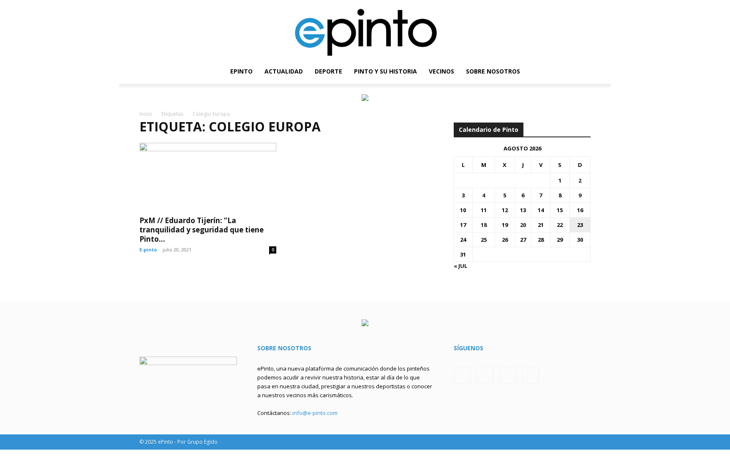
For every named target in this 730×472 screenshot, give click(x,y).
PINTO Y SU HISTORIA (385, 71)
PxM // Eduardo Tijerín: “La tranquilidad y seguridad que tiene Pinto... (201, 230)
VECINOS (441, 71)
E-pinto (148, 249)
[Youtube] (584, 71)
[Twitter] (570, 71)
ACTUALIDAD (283, 71)
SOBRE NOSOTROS (493, 71)
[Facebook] (541, 71)
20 (523, 225)
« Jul (460, 266)
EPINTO (241, 71)
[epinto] (365, 29)
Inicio (145, 113)
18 (484, 225)
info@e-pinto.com (315, 413)
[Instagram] (555, 71)
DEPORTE (328, 71)
